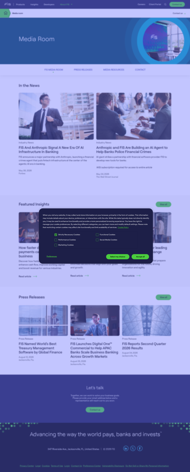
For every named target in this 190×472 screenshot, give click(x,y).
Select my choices (117, 257)
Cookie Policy (123, 227)
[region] (96, 236)
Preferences (52, 256)
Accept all (140, 257)
